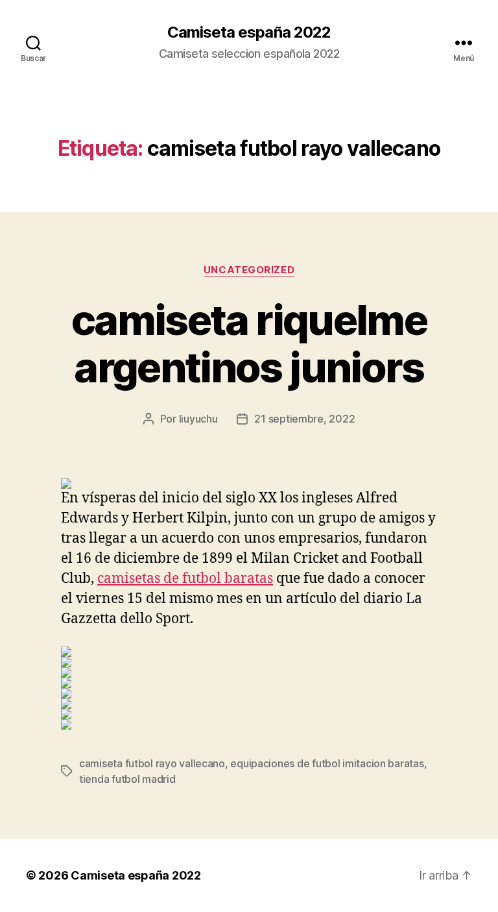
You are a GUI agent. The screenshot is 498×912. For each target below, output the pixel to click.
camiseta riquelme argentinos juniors (249, 343)
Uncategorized (249, 270)
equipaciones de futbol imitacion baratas (326, 763)
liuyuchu (198, 418)
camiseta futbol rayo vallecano (152, 763)
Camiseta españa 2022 (248, 32)
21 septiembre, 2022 (304, 418)
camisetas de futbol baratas (185, 578)
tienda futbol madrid (127, 778)
